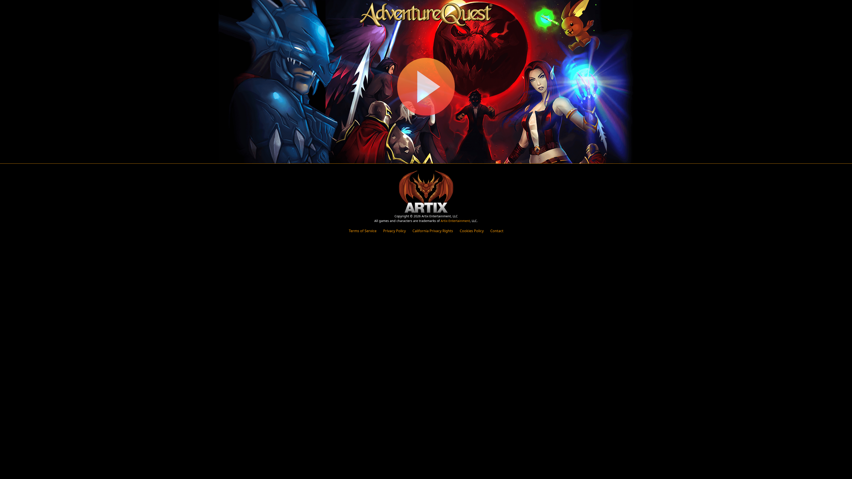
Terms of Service (363, 230)
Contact (496, 230)
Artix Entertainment (455, 221)
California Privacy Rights (432, 230)
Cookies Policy (472, 230)
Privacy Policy (394, 230)
